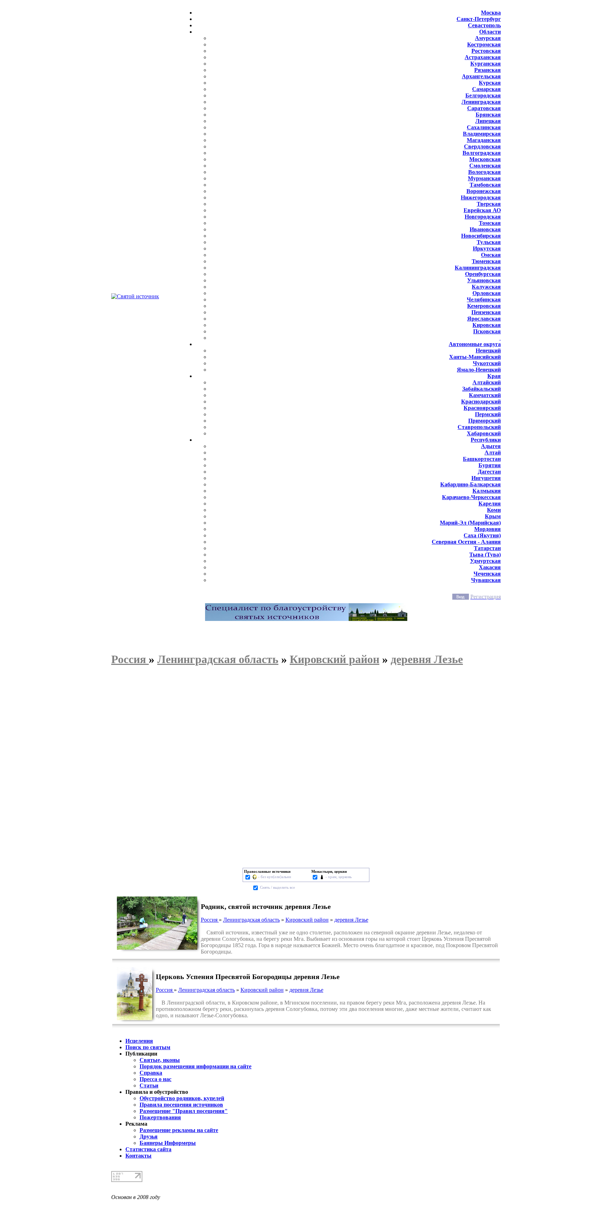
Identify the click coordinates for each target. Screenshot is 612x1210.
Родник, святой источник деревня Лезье (266, 906)
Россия (210, 920)
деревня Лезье (351, 920)
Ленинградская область (251, 920)
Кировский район (307, 920)
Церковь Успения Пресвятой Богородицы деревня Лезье (248, 976)
